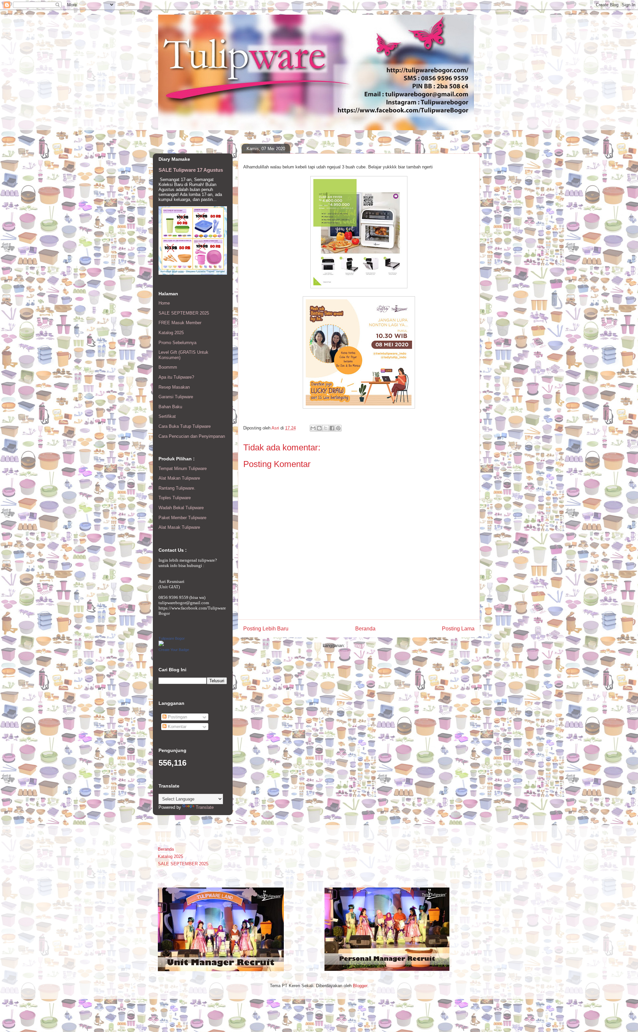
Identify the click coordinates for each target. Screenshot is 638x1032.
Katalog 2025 (171, 332)
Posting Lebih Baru (265, 628)
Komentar (176, 726)
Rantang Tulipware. (177, 488)
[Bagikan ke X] (325, 428)
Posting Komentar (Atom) (370, 645)
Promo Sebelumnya (177, 342)
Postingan (176, 716)
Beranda (365, 628)
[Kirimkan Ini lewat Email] (313, 428)
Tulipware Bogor (172, 638)
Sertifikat (167, 416)
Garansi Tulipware (176, 396)
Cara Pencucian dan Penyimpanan (192, 436)
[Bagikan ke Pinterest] (338, 428)
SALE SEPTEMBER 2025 (184, 313)
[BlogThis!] (319, 428)
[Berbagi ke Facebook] (332, 428)
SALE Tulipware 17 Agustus (191, 170)
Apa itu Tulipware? (176, 377)
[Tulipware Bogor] (161, 644)
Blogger (360, 985)
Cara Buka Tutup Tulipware (185, 426)
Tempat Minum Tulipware (183, 468)
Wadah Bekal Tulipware (181, 507)
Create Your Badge (174, 650)
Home (164, 303)
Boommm (168, 367)
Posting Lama (458, 628)
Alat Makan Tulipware (179, 478)
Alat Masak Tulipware (179, 527)
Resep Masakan (174, 387)
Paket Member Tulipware (182, 517)
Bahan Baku (170, 406)
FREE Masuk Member (180, 322)
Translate (205, 807)
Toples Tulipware (175, 497)
